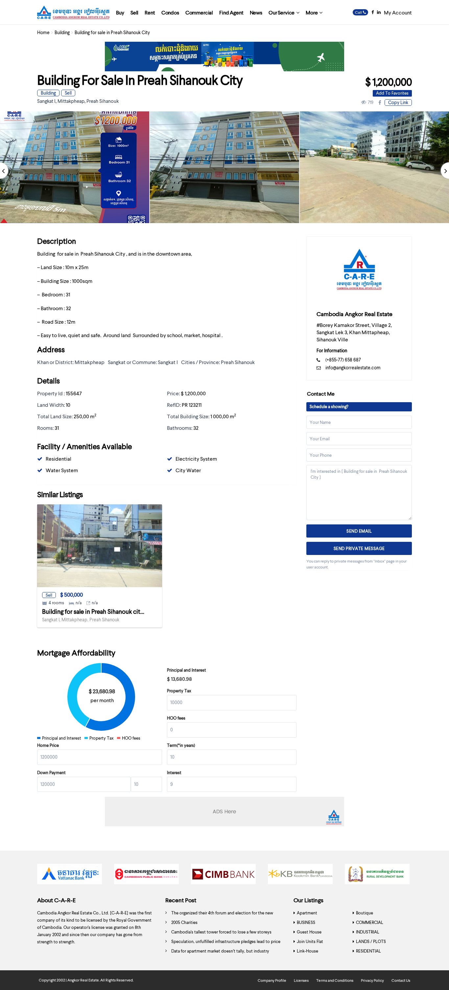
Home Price (48, 745)
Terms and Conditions (334, 980)
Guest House (309, 931)
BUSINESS (306, 922)
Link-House (307, 951)
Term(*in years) (181, 745)
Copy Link (398, 102)
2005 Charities (184, 922)
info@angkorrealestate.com (353, 367)
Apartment (307, 912)
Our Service (282, 12)
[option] (224, 167)
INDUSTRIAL (367, 931)
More (312, 12)
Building (62, 32)
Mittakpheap (71, 101)
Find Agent (231, 12)
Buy (120, 12)
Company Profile (272, 980)
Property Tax (179, 690)
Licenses (301, 980)
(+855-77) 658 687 (343, 359)
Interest (174, 772)
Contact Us (400, 980)
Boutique (364, 912)
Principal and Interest (186, 670)
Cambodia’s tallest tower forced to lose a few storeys (221, 931)
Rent (150, 12)
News (256, 12)
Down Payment (51, 772)
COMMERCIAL (369, 922)
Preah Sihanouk (102, 101)
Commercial (199, 12)
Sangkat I (46, 101)
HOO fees (176, 718)
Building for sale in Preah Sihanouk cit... (93, 611)
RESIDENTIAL (368, 951)
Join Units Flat (310, 941)
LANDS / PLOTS (371, 941)
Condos (170, 12)
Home (43, 32)
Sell (134, 12)
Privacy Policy (372, 980)
